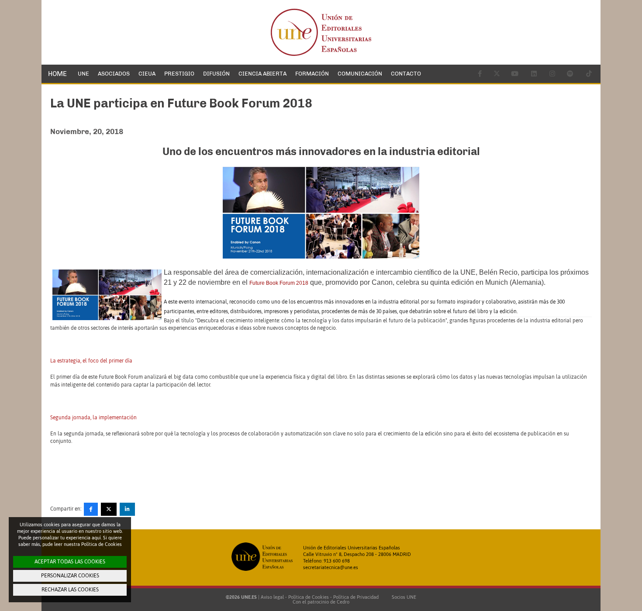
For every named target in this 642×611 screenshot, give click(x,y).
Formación (312, 73)
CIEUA (146, 73)
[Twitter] (108, 509)
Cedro (343, 601)
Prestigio (179, 73)
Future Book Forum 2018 (278, 283)
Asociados (114, 73)
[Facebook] (90, 509)
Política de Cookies (308, 597)
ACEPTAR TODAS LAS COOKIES (70, 562)
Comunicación (360, 73)
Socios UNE (402, 597)
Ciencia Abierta (262, 73)
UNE (83, 73)
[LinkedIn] (127, 509)
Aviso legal (272, 597)
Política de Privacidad (356, 597)
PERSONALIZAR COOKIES (70, 576)
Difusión (216, 73)
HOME (57, 74)
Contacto (406, 73)
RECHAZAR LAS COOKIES (70, 590)
